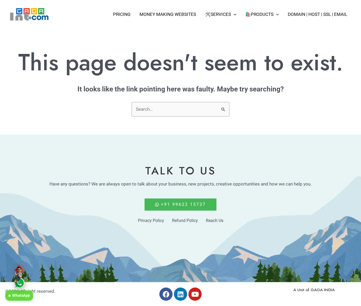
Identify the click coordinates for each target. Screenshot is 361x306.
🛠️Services (218, 14)
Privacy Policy (151, 220)
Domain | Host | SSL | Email (317, 14)
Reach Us (214, 220)
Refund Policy (185, 220)
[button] (233, 14)
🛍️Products (259, 14)
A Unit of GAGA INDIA (314, 290)
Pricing (122, 14)
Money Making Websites (168, 14)
